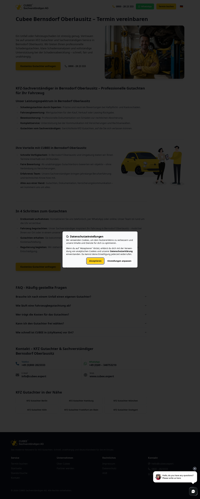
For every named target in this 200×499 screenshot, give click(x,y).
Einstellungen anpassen (119, 260)
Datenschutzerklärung (121, 251)
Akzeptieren (95, 260)
